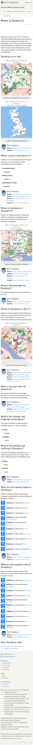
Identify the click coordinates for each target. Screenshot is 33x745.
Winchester (28, 590)
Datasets (5, 678)
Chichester (27, 596)
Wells (25, 621)
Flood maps (6, 665)
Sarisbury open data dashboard (13, 646)
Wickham (26, 508)
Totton (25, 544)
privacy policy (17, 738)
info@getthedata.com (9, 656)
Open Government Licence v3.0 (19, 709)
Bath (29, 611)
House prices (7, 663)
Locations (6, 667)
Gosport (29, 539)
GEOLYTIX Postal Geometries (21, 377)
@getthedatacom (8, 654)
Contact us (6, 686)
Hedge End (27, 503)
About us (5, 684)
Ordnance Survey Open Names (21, 148)
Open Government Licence (21, 150)
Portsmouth (9, 586)
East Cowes (27, 534)
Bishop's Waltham (11, 519)
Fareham (26, 513)
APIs (4, 676)
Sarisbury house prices (11, 648)
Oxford (27, 616)
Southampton (27, 580)
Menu (28, 2)
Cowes (26, 529)
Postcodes (6, 669)
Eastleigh (9, 525)
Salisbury (9, 602)
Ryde (29, 549)
